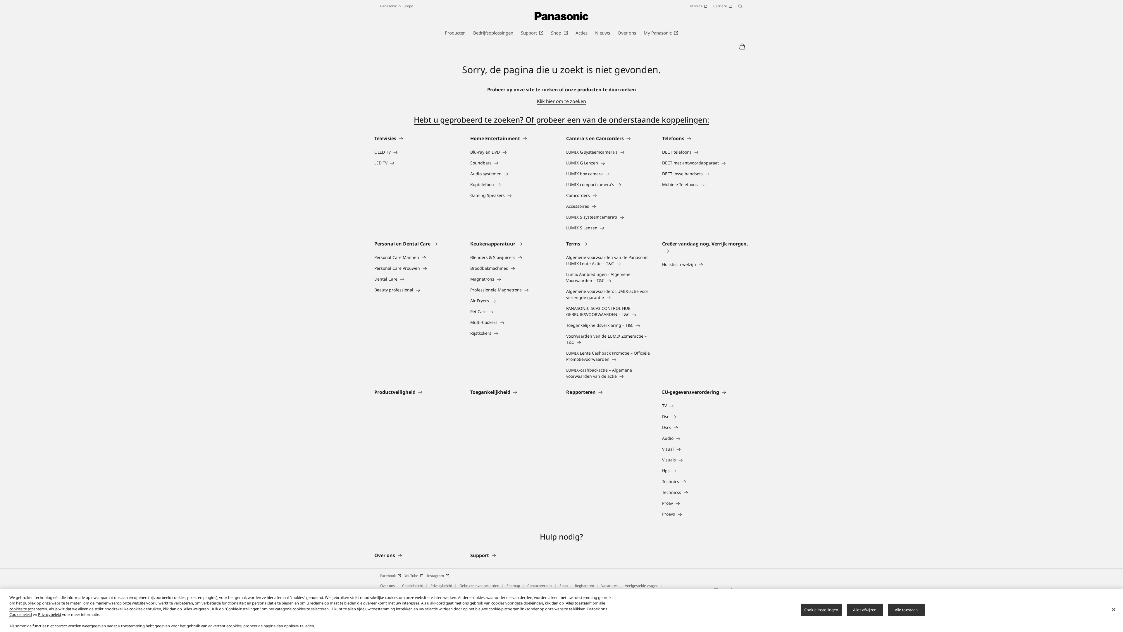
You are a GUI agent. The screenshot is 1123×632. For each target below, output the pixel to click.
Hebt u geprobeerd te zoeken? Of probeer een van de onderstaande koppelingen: (561, 119)
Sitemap (513, 585)
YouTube (411, 575)
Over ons (387, 585)
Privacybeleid (441, 585)
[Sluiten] (1113, 609)
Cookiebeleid (412, 585)
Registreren (584, 585)
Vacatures (609, 585)
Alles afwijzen (864, 609)
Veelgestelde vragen (641, 585)
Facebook (388, 575)
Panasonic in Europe (396, 6)
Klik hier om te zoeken (561, 101)
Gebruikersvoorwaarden (479, 585)
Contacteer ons (539, 585)
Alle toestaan (906, 609)
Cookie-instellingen (821, 609)
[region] (561, 610)
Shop (563, 585)
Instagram (435, 575)
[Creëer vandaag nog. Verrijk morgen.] (705, 251)
